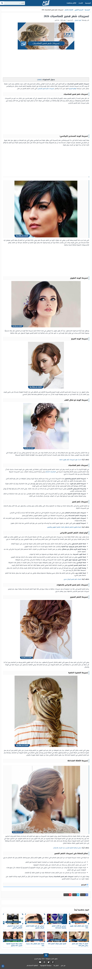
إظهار (39, 79)
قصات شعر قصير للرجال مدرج (72, 579)
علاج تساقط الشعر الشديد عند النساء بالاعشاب (67, 848)
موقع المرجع (72, 88)
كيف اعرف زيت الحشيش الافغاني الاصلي (14, 927)
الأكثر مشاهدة (71, 3)
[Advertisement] (46, 63)
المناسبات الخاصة (51, 472)
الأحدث (81, 3)
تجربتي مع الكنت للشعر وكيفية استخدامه (59, 927)
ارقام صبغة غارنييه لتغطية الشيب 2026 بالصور (14, 945)
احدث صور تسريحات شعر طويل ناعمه (70, 459)
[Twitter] (48, 962)
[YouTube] (40, 962)
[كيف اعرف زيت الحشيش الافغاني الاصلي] (13, 919)
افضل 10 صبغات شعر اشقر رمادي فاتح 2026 (80, 945)
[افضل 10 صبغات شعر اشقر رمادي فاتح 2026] (79, 937)
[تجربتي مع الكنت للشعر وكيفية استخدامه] (57, 919)
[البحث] (2, 3)
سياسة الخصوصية (45, 965)
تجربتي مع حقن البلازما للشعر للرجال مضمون (35, 927)
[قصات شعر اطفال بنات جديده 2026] (35, 937)
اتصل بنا (56, 965)
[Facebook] (52, 962)
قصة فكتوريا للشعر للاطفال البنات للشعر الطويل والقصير (64, 527)
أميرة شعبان (78, 20)
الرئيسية (88, 3)
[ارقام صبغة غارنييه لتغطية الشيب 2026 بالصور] (13, 937)
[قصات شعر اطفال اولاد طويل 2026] (79, 919)
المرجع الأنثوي (79, 10)
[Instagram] (44, 962)
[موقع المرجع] (46, 3)
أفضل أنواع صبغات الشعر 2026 (57, 944)
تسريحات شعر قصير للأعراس (45, 88)
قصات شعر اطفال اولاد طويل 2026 (79, 927)
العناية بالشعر (69, 10)
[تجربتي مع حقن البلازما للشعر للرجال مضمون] (35, 919)
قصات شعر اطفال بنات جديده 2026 (35, 945)
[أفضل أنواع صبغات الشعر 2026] (57, 937)
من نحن (63, 965)
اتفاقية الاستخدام (32, 965)
